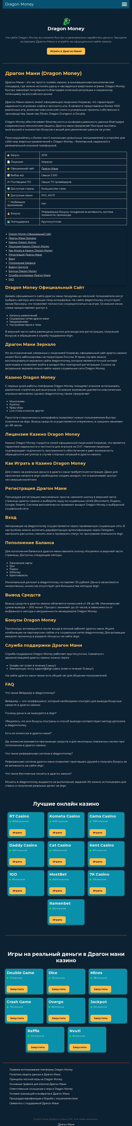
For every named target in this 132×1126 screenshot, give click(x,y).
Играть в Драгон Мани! (66, 51)
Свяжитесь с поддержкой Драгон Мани (34, 1103)
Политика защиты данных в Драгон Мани (34, 1074)
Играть (17, 832)
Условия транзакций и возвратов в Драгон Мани (39, 1093)
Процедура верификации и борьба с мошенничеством (43, 1098)
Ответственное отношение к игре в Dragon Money (41, 1088)
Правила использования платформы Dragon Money (41, 1069)
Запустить (17, 989)
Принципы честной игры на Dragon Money (35, 1079)
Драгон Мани (49, 168)
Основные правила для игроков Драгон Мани (37, 1084)
